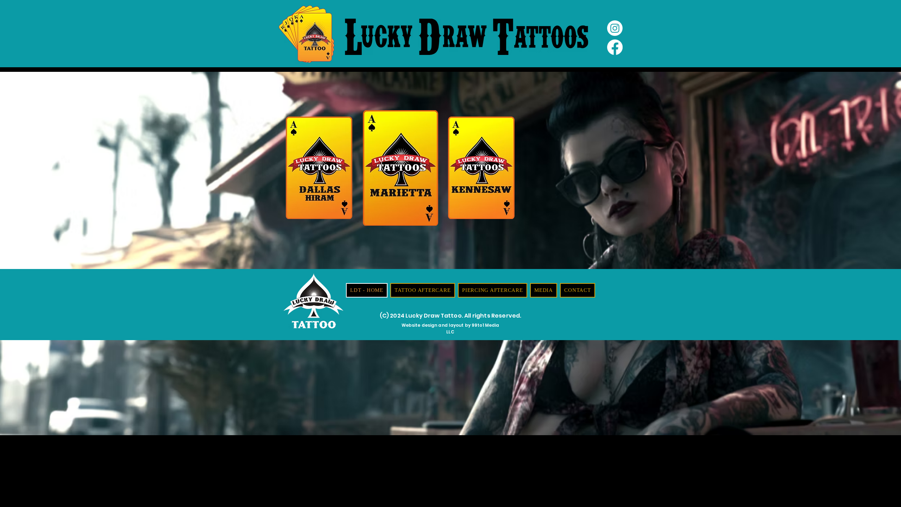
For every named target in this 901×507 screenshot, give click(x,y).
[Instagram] (615, 28)
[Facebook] (615, 47)
